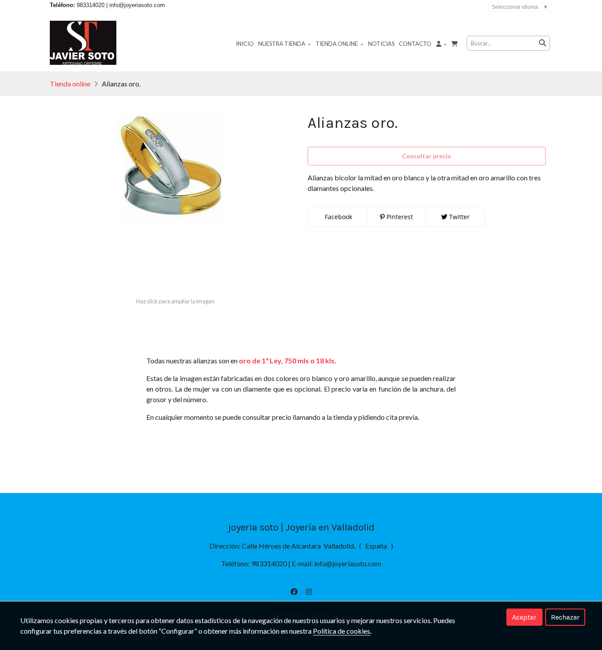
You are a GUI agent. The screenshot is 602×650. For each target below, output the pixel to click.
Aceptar (524, 617)
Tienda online (70, 83)
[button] (441, 43)
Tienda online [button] (337, 43)
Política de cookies (341, 631)
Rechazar (565, 617)
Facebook (337, 217)
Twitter (458, 217)
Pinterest (399, 217)
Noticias (381, 43)
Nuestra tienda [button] (282, 43)
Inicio (245, 43)
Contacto (415, 43)
